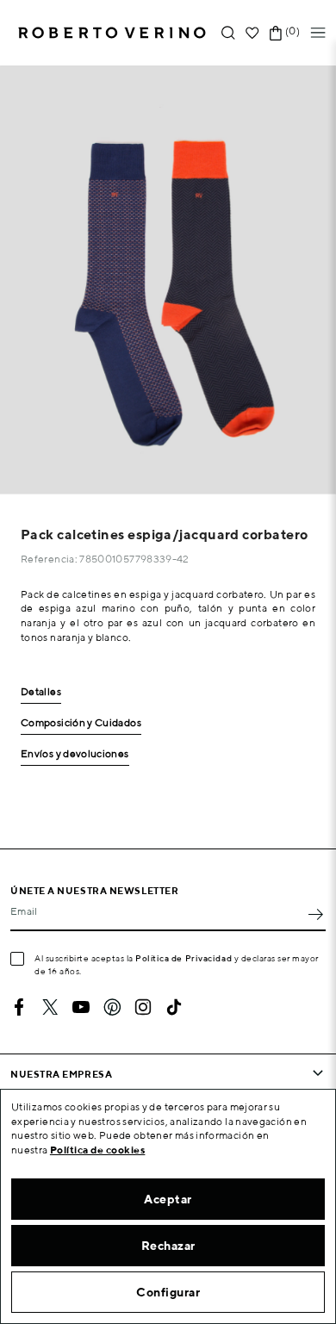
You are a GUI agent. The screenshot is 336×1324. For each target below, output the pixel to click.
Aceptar (168, 1199)
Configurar (168, 1292)
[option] (168, 279)
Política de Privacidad (183, 958)
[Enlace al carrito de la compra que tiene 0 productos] (276, 33)
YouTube (81, 1007)
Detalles (41, 692)
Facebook (19, 1007)
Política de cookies (98, 1149)
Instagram (143, 1007)
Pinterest (112, 1007)
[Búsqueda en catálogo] (228, 33)
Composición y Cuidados (81, 723)
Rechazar (168, 1246)
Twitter (50, 1007)
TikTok (174, 1007)
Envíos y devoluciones (75, 754)
